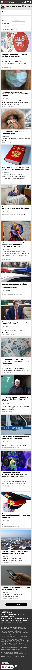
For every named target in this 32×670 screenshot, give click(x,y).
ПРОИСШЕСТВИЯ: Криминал (10, 182)
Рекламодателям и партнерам (19, 620)
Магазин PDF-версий (7, 616)
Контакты (4, 620)
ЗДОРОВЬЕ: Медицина (9, 106)
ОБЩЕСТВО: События (8, 259)
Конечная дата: (5, 26)
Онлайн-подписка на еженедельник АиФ (14, 618)
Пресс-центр (21, 614)
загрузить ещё (16, 604)
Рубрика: (4, 20)
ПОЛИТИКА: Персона (8, 334)
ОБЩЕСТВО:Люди (7, 411)
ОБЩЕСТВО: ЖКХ (7, 218)
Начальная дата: (6, 23)
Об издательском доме (8, 614)
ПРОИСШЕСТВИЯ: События (10, 296)
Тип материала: (5, 17)
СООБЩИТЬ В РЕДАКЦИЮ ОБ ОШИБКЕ (12, 623)
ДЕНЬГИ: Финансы (7, 372)
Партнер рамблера (14, 662)
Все (3, 12)
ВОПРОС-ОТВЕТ (6, 67)
